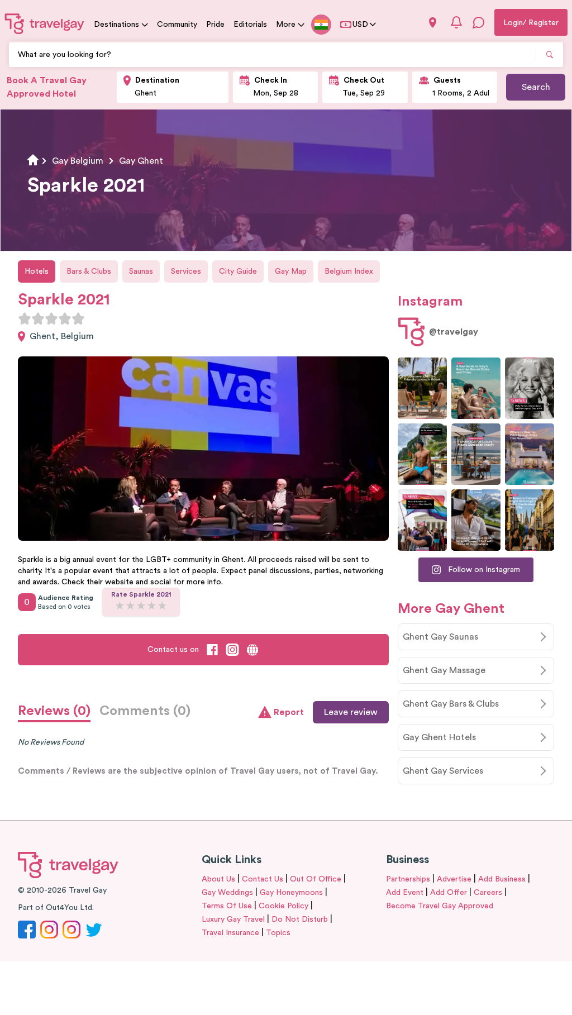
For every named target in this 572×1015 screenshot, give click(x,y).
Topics (278, 933)
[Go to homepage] (44, 23)
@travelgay (453, 331)
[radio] (24, 318)
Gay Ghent (141, 160)
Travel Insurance (230, 933)
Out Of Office (315, 879)
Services (186, 271)
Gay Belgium (77, 160)
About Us (218, 879)
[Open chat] (478, 22)
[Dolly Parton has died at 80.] (529, 388)
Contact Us (262, 879)
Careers (488, 893)
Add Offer (448, 893)
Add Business (502, 879)
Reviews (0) (54, 711)
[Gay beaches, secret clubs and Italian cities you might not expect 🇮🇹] (475, 388)
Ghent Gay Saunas (440, 636)
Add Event (404, 893)
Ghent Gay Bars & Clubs (451, 703)
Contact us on (173, 650)
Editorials (250, 24)
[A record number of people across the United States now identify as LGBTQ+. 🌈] (422, 520)
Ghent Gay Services (443, 770)
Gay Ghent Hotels (439, 737)
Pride (215, 24)
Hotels (37, 271)
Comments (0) (144, 711)
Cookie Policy (283, 906)
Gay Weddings (227, 893)
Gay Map (291, 271)
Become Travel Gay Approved (439, 906)
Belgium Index (349, 271)
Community (177, 24)
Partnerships (408, 879)
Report (289, 712)
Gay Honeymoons (291, 893)
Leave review (351, 712)
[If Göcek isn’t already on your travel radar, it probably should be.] (422, 388)
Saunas (141, 271)
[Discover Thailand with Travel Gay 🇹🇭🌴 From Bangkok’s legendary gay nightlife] (422, 454)
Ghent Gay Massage (444, 670)
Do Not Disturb (299, 919)
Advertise (454, 879)
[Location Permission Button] (432, 22)
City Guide (238, 271)
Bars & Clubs (88, 271)
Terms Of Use (227, 906)
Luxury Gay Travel (233, 919)
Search (536, 87)
